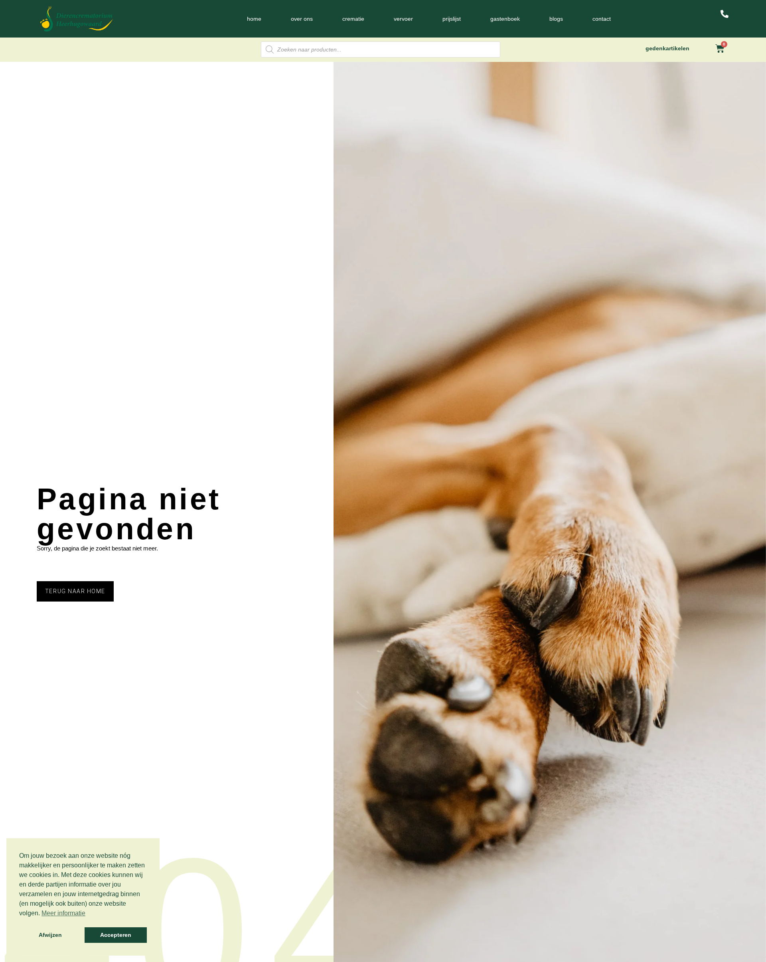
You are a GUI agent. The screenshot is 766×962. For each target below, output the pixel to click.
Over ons (302, 19)
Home (254, 19)
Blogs (556, 19)
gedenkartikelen (667, 48)
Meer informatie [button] (63, 913)
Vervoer (403, 19)
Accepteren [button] (115, 935)
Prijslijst (451, 19)
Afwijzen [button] (50, 935)
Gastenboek (505, 19)
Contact (601, 19)
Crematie (353, 19)
